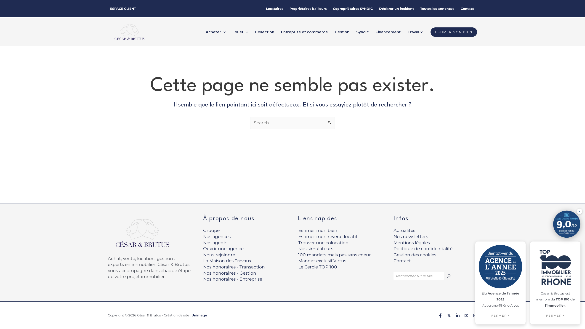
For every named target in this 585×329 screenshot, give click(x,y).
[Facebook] (440, 315)
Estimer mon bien (317, 230)
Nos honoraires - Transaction (234, 267)
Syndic (362, 32)
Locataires (274, 9)
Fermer (555, 315)
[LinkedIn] (458, 315)
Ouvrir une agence (223, 248)
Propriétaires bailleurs (308, 9)
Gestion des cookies (415, 254)
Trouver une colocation (323, 242)
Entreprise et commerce (304, 32)
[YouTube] (466, 315)
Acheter (213, 32)
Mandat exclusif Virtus (322, 260)
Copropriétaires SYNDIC (353, 9)
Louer (238, 32)
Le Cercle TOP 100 (317, 267)
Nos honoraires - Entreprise (232, 279)
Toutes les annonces (437, 9)
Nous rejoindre (219, 254)
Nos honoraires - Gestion (229, 273)
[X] (449, 315)
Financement (388, 32)
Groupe (211, 230)
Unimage (199, 315)
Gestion (342, 32)
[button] (223, 32)
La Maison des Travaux (227, 260)
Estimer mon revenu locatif (327, 236)
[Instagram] (475, 315)
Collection (264, 32)
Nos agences (217, 236)
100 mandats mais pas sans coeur (334, 254)
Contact (467, 9)
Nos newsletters (411, 236)
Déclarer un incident (396, 9)
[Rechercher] (449, 276)
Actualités (404, 230)
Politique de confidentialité (423, 248)
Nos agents (215, 242)
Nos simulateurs (315, 248)
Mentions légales (412, 242)
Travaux (415, 32)
